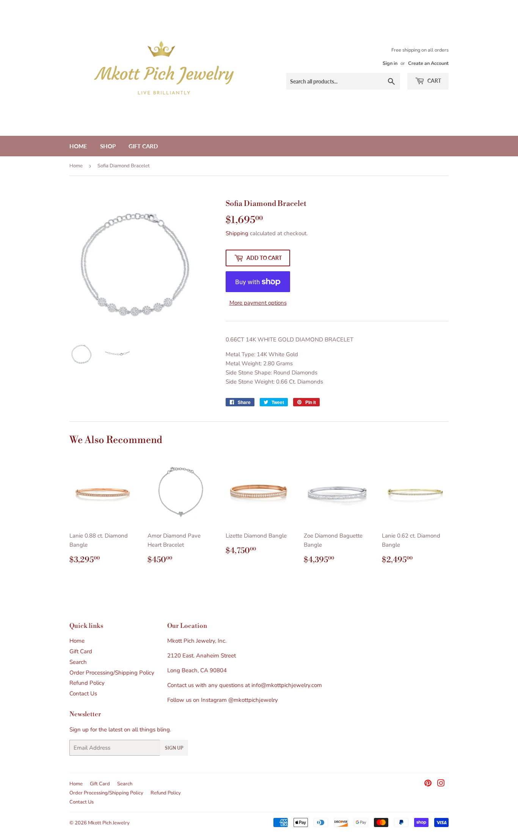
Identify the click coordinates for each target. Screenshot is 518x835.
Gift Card (143, 146)
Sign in (390, 63)
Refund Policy (87, 683)
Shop (108, 146)
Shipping (237, 233)
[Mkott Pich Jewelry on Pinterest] (428, 784)
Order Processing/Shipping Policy (111, 672)
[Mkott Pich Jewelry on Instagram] (441, 784)
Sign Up (174, 748)
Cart (433, 80)
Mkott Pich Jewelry (109, 822)
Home (78, 146)
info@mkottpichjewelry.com (286, 685)
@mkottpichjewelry (253, 700)
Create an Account (428, 63)
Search (78, 662)
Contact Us (83, 693)
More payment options (258, 303)
